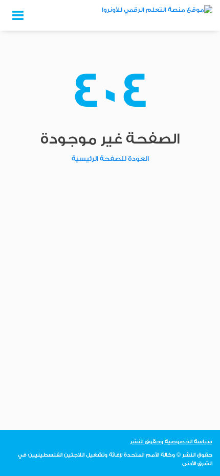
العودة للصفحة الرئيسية (110, 158)
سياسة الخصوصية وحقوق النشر (171, 442)
